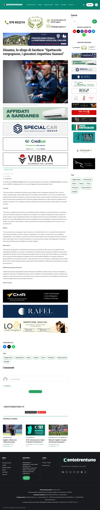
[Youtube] (74, 31)
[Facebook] (4, 346)
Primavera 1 (51, 357)
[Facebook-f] (82, 31)
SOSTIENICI (26, 458)
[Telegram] (93, 31)
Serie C (29, 357)
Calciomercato (20, 357)
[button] (84, 5)
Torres (43, 357)
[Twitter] (9, 346)
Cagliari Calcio (8, 357)
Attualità (6, 361)
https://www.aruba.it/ (50, 499)
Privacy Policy (46, 465)
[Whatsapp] (84, 35)
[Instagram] (86, 31)
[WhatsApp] (13, 346)
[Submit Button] (94, 21)
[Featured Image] (12, 430)
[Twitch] (89, 31)
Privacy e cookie (46, 462)
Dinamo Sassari (62, 357)
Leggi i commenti (35, 391)
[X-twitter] (78, 31)
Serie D (36, 357)
